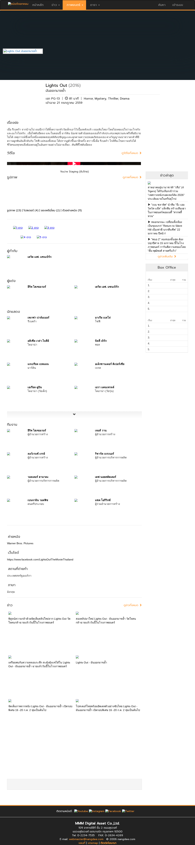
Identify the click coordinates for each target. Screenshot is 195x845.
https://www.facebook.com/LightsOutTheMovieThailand (40, 559)
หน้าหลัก (38, 5)
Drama (124, 98)
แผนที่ (82, 843)
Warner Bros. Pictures (20, 543)
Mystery (100, 98)
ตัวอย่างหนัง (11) (72, 210)
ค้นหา (161, 5)
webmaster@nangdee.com (86, 839)
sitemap (93, 843)
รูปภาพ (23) (14, 210)
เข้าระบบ (177, 5)
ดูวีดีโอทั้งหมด (130, 153)
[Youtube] (81, 811)
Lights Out (56, 85)
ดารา (93, 5)
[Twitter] (128, 811)
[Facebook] (113, 811)
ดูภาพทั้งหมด (131, 177)
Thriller (113, 98)
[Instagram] (96, 811)
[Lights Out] (26, 51)
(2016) (75, 85)
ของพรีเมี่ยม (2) (50, 210)
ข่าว (54, 5)
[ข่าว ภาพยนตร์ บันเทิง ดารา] (18, 3)
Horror (88, 98)
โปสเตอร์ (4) (31, 210)
